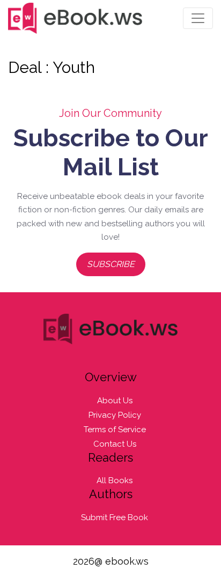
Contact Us (114, 444)
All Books (114, 480)
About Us (114, 400)
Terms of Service (115, 429)
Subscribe (111, 264)
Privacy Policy (115, 415)
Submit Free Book (114, 517)
